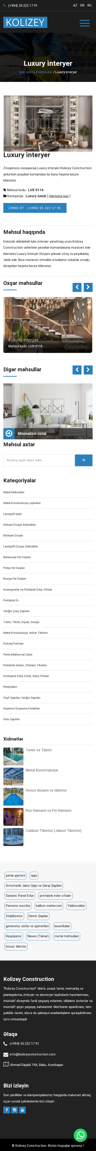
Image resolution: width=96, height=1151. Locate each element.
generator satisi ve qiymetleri (27, 926)
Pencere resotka (18, 906)
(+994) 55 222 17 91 (22, 6)
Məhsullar (45, 72)
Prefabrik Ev (11, 600)
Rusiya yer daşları (14, 578)
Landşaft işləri (12, 514)
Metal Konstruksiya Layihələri (22, 503)
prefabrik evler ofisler (55, 896)
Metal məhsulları (13, 492)
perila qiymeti (15, 875)
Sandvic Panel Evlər (20, 896)
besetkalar (62, 926)
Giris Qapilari (11, 719)
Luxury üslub (36, 196)
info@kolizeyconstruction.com (33, 1054)
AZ (75, 5)
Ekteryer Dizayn (13, 535)
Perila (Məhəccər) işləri (17, 654)
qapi (34, 875)
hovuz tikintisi (16, 946)
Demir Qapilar (38, 916)
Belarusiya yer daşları (17, 557)
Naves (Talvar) (38, 936)
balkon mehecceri (49, 906)
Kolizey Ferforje (13, 643)
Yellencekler (76, 906)
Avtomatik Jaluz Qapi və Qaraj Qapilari (34, 886)
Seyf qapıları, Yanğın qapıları (21, 697)
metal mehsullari (66, 936)
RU (90, 5)
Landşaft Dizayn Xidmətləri (20, 546)
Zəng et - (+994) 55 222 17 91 (35, 208)
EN (82, 5)
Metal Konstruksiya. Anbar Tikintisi (25, 632)
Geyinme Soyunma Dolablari (21, 708)
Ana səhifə (27, 72)
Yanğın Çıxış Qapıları (16, 611)
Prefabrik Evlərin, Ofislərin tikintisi (25, 665)
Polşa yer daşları (14, 568)
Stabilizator (14, 916)
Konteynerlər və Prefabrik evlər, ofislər (27, 589)
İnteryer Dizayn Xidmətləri (19, 524)
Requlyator (10, 686)
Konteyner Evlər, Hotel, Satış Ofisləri (26, 676)
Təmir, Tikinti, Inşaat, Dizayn (21, 622)
